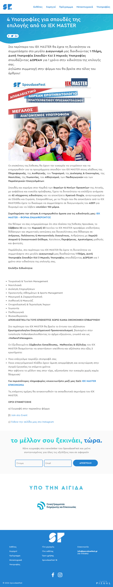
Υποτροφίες (103, 7)
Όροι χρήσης (48, 556)
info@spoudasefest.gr (87, 551)
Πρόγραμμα (66, 7)
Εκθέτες (38, 7)
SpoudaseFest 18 (49, 560)
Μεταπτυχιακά (84, 7)
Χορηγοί (51, 7)
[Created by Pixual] (103, 582)
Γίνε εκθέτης (47, 551)
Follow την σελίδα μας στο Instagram (32, 422)
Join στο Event (19, 415)
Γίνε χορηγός (48, 547)
